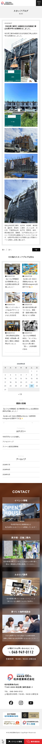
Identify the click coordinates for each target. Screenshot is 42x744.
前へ (3, 250)
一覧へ (36, 250)
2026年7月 (6, 464)
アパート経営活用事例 (10, 446)
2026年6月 (6, 469)
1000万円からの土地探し (11, 437)
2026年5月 (6, 474)
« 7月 (20, 394)
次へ (10, 250)
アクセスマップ (8, 441)
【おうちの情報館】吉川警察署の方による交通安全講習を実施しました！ (21, 410)
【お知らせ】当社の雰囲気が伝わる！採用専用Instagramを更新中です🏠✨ (19, 417)
